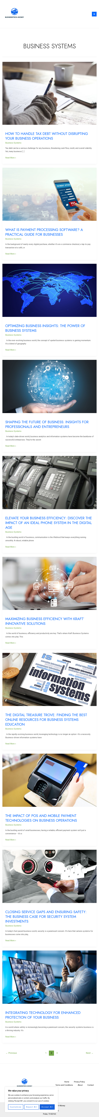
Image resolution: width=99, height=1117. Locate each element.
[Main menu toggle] (94, 14)
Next (89, 1053)
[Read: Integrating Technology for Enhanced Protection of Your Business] (49, 977)
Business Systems (13, 143)
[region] (31, 1099)
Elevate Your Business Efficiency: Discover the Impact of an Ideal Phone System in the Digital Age (48, 522)
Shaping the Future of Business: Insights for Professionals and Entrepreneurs (47, 424)
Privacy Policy (79, 1082)
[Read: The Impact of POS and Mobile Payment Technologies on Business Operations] (49, 780)
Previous (11, 1053)
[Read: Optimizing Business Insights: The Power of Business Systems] (49, 290)
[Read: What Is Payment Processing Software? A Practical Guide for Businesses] (49, 194)
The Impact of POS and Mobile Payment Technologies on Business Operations (41, 818)
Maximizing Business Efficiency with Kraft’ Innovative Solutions (44, 621)
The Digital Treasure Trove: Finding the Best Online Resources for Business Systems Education (46, 719)
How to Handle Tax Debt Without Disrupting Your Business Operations (46, 136)
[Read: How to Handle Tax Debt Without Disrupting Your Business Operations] (49, 93)
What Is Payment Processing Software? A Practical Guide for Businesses (44, 232)
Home (66, 1082)
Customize (15, 1107)
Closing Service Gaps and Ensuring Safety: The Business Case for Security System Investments (46, 916)
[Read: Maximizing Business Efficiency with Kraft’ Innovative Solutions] (49, 583)
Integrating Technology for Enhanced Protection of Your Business (43, 1015)
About (80, 1085)
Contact (90, 1085)
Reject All (31, 1107)
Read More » (10, 157)
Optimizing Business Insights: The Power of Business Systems (45, 328)
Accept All (47, 1107)
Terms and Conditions (64, 1085)
